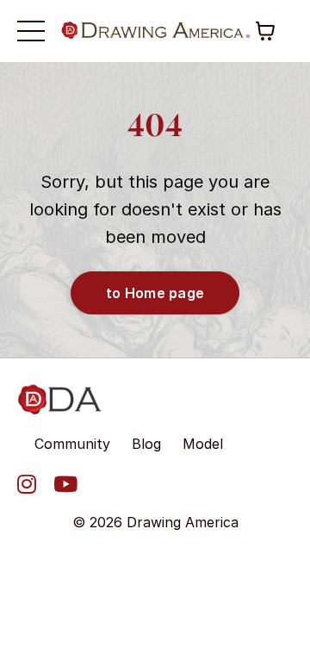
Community (72, 443)
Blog (146, 443)
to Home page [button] (155, 293)
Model (203, 443)
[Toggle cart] (265, 31)
